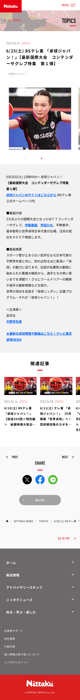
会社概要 (9, 638)
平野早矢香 (14, 321)
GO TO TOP (64, 538)
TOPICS (43, 521)
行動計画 (9, 646)
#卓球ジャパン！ (18, 74)
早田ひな (46, 225)
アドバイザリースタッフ (24, 587)
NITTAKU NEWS (23, 521)
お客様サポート (13, 630)
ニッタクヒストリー (16, 662)
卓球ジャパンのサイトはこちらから (31, 195)
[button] (26, 158)
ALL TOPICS (15, 20)
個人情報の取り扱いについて (22, 654)
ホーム (11, 562)
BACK (40, 500)
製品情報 (13, 575)
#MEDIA (25, 43)
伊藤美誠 (31, 225)
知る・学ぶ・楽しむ (21, 612)
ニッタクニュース (19, 599)
